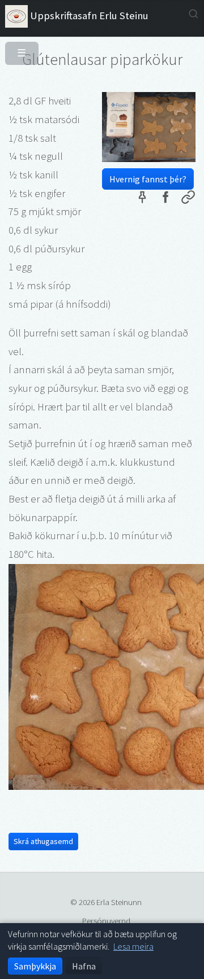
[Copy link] (188, 199)
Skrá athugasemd (43, 841)
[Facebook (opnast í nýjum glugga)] (165, 199)
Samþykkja (35, 966)
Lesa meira (133, 946)
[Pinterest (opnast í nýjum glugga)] (142, 199)
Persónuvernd (106, 920)
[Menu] (17, 48)
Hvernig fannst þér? (147, 179)
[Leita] (193, 13)
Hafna (84, 966)
